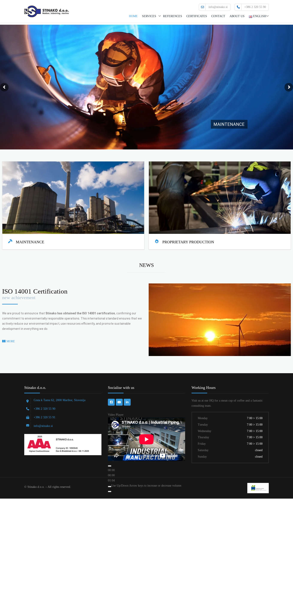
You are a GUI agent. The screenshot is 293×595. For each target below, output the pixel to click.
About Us (237, 16)
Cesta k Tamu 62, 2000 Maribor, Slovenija (59, 400)
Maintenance (30, 242)
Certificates (196, 16)
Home (133, 16)
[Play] (109, 466)
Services (149, 16)
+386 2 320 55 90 (255, 7)
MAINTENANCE (229, 124)
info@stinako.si (218, 7)
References (172, 16)
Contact (218, 16)
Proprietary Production (188, 242)
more (10, 341)
